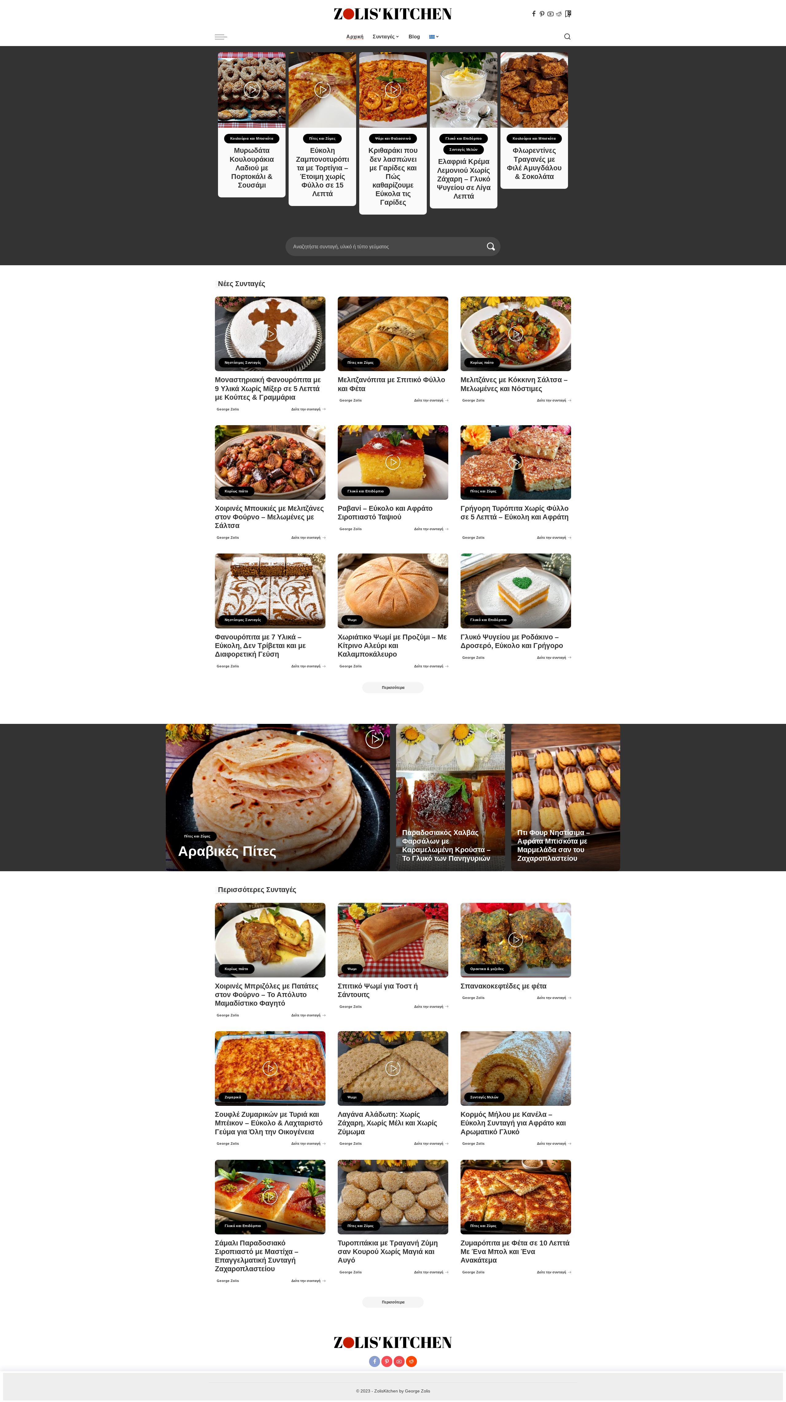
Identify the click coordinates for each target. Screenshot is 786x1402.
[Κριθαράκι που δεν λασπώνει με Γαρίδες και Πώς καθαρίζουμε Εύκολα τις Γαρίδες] (393, 90)
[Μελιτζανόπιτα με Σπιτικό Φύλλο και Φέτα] (393, 334)
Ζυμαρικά (233, 1097)
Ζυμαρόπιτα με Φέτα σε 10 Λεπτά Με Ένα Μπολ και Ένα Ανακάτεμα (515, 1251)
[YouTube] (550, 13)
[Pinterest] (542, 13)
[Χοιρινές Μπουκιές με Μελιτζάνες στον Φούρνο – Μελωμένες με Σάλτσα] (270, 462)
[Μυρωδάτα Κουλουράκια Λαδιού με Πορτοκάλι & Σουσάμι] (252, 90)
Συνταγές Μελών (463, 149)
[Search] (567, 37)
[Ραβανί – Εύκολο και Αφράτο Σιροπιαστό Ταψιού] (393, 462)
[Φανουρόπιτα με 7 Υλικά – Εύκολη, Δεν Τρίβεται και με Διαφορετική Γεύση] (270, 590)
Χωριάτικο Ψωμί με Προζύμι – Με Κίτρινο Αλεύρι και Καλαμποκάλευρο (392, 645)
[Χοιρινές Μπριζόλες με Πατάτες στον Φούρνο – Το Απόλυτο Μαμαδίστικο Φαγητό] (270, 940)
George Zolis (228, 409)
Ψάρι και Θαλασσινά (393, 138)
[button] (391, 233)
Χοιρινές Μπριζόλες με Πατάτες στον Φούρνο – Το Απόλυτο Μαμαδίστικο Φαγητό (266, 994)
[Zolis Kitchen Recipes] (393, 14)
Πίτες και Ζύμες (322, 138)
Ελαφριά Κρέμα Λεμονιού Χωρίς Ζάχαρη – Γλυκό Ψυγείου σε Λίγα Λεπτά (464, 179)
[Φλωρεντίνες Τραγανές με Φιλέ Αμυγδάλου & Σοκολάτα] (534, 90)
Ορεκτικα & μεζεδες (487, 969)
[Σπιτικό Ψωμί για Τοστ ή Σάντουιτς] (393, 940)
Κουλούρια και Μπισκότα (252, 138)
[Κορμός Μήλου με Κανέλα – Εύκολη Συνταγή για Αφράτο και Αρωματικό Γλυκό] (516, 1068)
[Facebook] (534, 13)
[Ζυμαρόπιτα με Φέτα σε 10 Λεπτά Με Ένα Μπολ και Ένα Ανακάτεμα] (516, 1197)
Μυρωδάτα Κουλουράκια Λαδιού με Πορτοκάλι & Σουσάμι (252, 168)
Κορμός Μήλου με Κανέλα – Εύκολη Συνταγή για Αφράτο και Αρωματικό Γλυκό (513, 1123)
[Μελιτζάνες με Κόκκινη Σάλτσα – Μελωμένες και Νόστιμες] (516, 334)
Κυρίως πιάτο (482, 362)
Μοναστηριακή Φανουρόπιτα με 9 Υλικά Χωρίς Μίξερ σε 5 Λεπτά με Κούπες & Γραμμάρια (268, 388)
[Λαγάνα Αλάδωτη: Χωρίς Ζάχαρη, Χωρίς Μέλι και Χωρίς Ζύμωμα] (393, 1068)
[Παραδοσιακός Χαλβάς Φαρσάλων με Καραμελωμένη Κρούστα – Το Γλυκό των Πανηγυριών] (450, 797)
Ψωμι (352, 620)
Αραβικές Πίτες (227, 851)
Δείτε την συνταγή (306, 409)
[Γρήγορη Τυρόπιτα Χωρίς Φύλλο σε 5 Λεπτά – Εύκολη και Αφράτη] (516, 462)
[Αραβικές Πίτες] (278, 797)
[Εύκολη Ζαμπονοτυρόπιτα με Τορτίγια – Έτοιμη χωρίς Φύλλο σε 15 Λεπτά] (322, 90)
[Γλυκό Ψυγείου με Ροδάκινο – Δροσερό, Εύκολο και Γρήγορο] (516, 590)
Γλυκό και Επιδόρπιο (464, 138)
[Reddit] (559, 13)
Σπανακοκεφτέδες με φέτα (504, 986)
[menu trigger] (224, 37)
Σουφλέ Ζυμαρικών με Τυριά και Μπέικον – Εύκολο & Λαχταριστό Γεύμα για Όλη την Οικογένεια (269, 1123)
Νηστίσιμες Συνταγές (243, 362)
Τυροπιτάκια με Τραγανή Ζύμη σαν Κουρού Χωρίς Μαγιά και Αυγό (388, 1251)
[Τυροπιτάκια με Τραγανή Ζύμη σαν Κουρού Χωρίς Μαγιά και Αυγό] (393, 1197)
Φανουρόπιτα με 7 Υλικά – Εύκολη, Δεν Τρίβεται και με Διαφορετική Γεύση (260, 645)
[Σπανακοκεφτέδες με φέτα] (516, 940)
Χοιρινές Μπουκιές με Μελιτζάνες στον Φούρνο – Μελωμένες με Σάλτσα (269, 517)
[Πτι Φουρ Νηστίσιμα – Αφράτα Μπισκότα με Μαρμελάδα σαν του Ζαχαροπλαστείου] (565, 797)
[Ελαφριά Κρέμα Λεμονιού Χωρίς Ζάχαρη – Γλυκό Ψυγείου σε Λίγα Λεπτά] (463, 90)
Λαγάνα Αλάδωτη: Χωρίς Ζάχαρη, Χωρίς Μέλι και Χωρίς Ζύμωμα (387, 1123)
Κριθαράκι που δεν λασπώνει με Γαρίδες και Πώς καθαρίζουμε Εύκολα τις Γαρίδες (393, 176)
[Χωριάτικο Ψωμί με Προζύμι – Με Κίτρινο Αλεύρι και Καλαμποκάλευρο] (393, 590)
